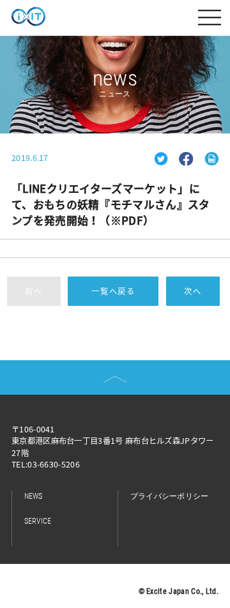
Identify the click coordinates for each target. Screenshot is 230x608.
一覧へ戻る (113, 291)
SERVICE (38, 521)
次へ (193, 291)
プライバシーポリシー (169, 496)
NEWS (33, 496)
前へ (34, 291)
